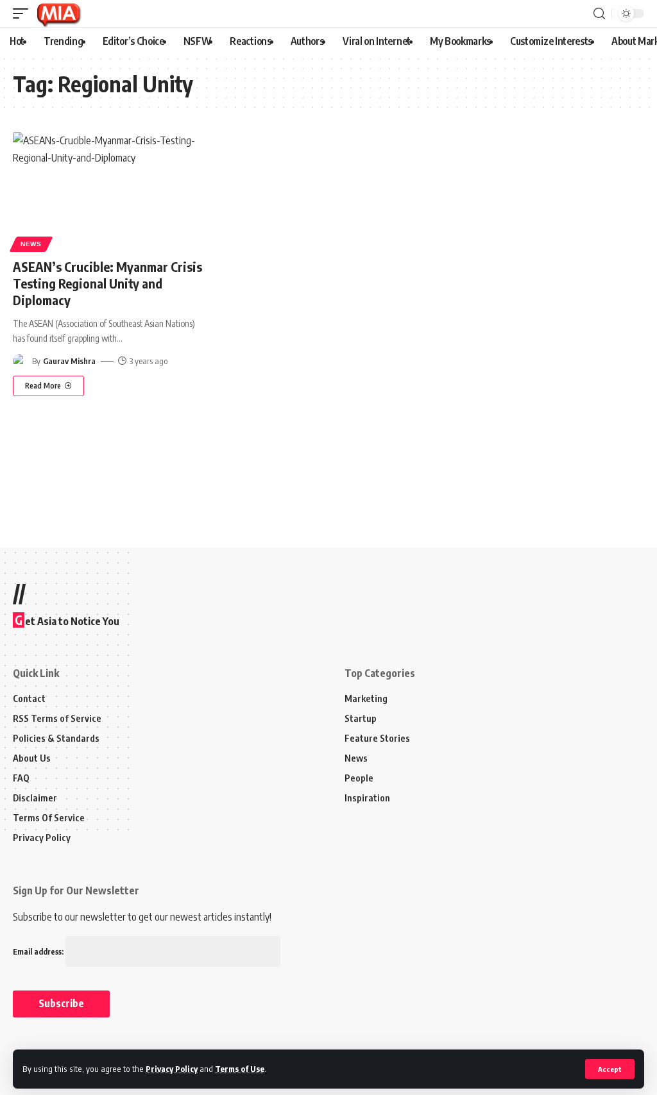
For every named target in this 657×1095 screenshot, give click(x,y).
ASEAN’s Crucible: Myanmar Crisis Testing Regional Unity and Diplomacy (107, 283)
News (31, 243)
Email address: (39, 952)
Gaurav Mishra (69, 361)
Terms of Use (239, 1069)
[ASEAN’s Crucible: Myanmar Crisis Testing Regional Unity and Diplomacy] (109, 190)
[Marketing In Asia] (58, 13)
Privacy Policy (172, 1069)
